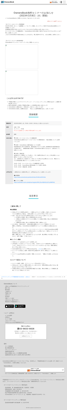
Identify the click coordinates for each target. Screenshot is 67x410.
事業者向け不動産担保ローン (12, 301)
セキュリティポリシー (11, 349)
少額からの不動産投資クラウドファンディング (17, 286)
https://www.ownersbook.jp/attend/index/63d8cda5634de (30, 177)
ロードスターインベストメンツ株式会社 (15, 385)
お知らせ (7, 295)
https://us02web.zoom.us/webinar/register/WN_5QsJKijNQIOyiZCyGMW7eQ (34, 182)
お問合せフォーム (26, 336)
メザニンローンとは (10, 320)
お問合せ (7, 317)
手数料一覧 (8, 293)
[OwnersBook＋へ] (53, 2)
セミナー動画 (8, 319)
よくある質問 (8, 315)
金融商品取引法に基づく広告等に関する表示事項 (17, 354)
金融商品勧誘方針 (9, 351)
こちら (40, 248)
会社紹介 (7, 296)
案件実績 (7, 289)
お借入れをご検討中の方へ (12, 300)
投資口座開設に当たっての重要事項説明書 (16, 353)
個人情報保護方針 (9, 348)
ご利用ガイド (8, 291)
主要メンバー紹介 (9, 298)
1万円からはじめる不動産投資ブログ (14, 322)
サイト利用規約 (9, 346)
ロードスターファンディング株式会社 (15, 400)
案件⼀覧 (7, 288)
